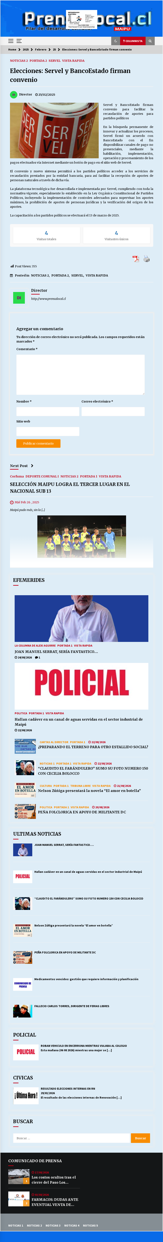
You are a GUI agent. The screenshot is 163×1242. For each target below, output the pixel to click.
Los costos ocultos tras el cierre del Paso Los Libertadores (54, 1180)
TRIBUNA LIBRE (80, 785)
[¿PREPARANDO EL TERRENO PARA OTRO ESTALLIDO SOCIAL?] (25, 746)
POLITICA (21, 713)
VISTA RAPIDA (73, 60)
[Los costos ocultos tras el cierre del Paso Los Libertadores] (19, 1176)
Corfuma (17, 476)
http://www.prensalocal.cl (48, 299)
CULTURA (46, 785)
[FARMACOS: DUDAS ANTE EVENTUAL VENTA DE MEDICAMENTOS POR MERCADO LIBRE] (19, 1198)
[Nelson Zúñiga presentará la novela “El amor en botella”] (25, 790)
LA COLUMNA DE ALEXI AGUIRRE (35, 645)
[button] (115, 41)
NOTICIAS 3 (53, 1225)
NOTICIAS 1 (47, 763)
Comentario (27, 349)
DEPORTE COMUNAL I (42, 476)
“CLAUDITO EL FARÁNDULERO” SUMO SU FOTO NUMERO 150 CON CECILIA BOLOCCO (93, 771)
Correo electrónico (97, 401)
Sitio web (23, 421)
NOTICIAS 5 (90, 1225)
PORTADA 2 (38, 60)
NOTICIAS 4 (71, 1225)
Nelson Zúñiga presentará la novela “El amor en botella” (89, 791)
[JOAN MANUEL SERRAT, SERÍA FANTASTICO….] (81, 618)
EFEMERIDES (29, 580)
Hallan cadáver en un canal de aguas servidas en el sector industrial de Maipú (79, 722)
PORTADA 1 (88, 476)
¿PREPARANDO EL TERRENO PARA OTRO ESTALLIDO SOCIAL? (93, 747)
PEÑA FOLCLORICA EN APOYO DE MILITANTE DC (82, 812)
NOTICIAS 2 (19, 60)
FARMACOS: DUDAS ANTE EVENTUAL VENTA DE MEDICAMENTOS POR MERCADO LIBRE (55, 1202)
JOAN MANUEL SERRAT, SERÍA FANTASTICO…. (56, 652)
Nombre (24, 401)
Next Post (19, 466)
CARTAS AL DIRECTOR (54, 742)
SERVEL (54, 60)
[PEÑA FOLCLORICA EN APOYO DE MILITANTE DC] (25, 811)
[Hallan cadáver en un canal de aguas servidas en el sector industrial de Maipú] (81, 686)
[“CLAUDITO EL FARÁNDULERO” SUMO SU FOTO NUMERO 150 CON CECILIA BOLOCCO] (25, 767)
